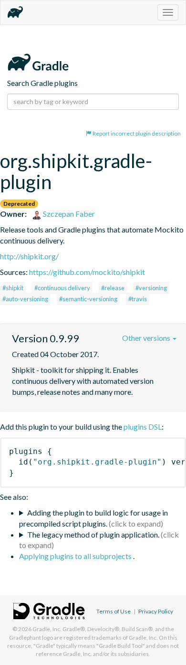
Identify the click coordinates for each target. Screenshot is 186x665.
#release (112, 288)
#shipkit (12, 288)
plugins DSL (143, 426)
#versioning (151, 288)
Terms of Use (113, 611)
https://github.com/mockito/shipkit (87, 271)
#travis (137, 299)
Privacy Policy (155, 611)
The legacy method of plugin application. (93, 534)
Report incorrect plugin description (136, 133)
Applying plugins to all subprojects (76, 555)
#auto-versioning (25, 299)
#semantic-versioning (88, 299)
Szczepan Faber (68, 213)
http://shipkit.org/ (29, 256)
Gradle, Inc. (47, 629)
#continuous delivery (62, 288)
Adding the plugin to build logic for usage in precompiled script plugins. (93, 518)
